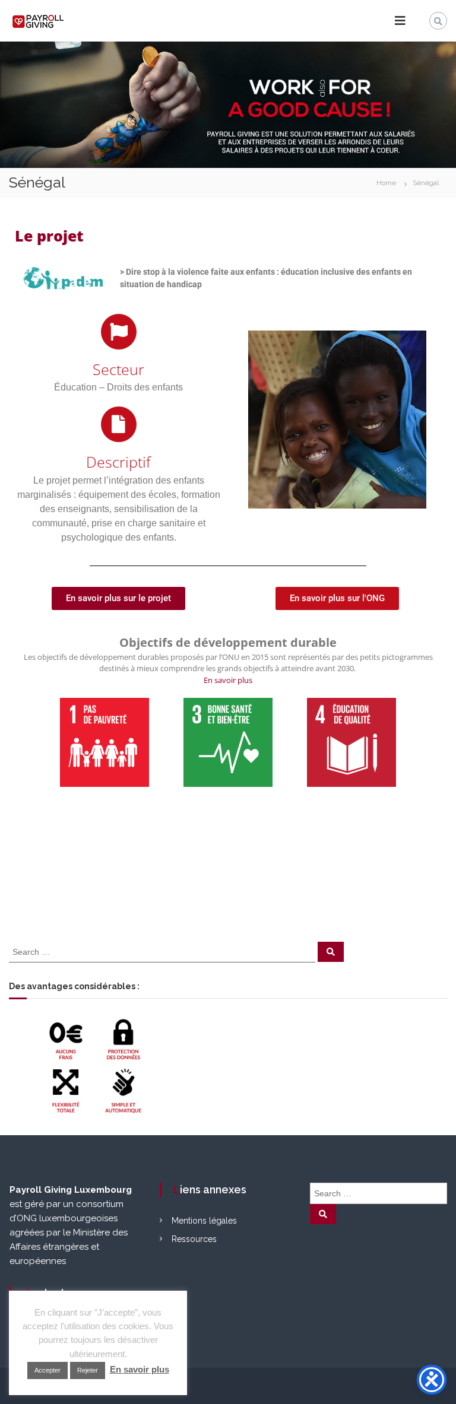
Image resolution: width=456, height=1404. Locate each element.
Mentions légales (204, 1220)
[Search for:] (163, 951)
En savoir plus (228, 680)
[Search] (331, 952)
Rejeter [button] (87, 1370)
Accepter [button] (47, 1370)
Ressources (194, 1239)
